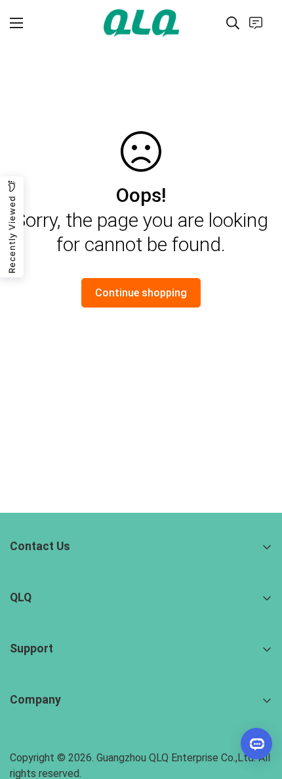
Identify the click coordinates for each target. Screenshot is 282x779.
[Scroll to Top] (258, 709)
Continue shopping (141, 293)
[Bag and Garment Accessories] (141, 22)
